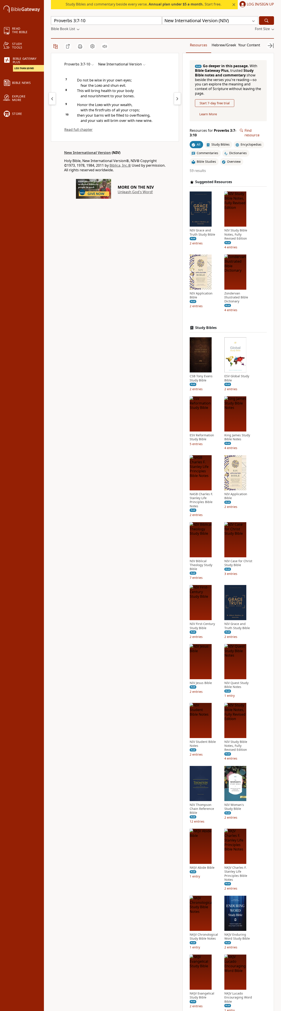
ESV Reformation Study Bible (202, 437)
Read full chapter (78, 129)
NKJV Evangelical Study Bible (202, 995)
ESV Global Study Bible (236, 378)
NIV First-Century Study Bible (202, 626)
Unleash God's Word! (135, 192)
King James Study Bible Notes (237, 437)
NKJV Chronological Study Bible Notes (204, 937)
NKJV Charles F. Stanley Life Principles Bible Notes (235, 874)
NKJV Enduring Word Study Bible (237, 937)
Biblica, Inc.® (120, 165)
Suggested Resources (213, 182)
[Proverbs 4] (177, 98)
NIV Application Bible (201, 295)
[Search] (266, 20)
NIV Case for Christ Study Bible (238, 563)
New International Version (87, 152)
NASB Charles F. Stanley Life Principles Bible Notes (201, 500)
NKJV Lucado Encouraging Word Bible (238, 997)
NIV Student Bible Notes (203, 744)
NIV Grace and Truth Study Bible (202, 232)
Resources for (213, 132)
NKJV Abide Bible (202, 868)
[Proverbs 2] (52, 98)
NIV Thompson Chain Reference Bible (202, 809)
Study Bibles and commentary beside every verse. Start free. (143, 4)
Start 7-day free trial (215, 103)
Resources (198, 45)
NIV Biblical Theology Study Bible (201, 565)
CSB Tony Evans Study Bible (201, 378)
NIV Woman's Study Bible (234, 807)
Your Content (249, 45)
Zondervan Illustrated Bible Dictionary (236, 297)
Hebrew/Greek (224, 45)
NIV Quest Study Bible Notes (236, 685)
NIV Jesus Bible (201, 683)
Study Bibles (206, 327)
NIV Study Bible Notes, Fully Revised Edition (235, 234)
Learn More (208, 114)
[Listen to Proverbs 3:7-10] (104, 46)
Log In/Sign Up (260, 4)
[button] (256, 4)
